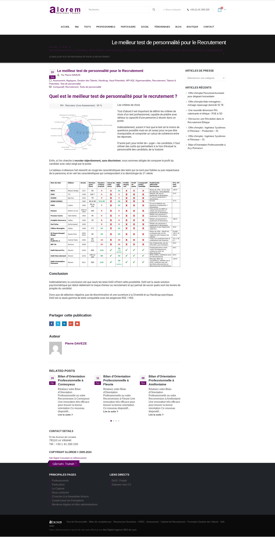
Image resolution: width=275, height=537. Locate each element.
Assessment (59, 80)
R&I (77, 26)
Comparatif (58, 87)
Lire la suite (64, 414)
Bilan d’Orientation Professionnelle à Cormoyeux (71, 380)
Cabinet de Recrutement (173, 521)
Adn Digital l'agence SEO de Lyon (120, 529)
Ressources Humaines (124, 521)
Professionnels (105, 26)
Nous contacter (173, 9)
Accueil (65, 26)
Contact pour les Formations (68, 500)
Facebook (51, 323)
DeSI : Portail (119, 480)
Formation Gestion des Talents (202, 521)
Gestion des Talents (87, 80)
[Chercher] (154, 9)
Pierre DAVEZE (72, 75)
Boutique (192, 26)
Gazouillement (58, 323)
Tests (87, 26)
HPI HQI (130, 80)
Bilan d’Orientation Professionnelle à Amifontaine (162, 380)
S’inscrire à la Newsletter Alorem (70, 496)
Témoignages (162, 26)
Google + (71, 323)
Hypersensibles (143, 80)
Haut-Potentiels (117, 80)
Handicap (103, 80)
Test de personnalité (70, 83)
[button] (111, 420)
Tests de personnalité (90, 87)
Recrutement (158, 80)
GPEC (141, 521)
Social (145, 26)
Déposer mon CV (121, 484)
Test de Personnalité (77, 521)
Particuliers (128, 26)
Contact (208, 26)
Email (77, 323)
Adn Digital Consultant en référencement (67, 458)
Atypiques (71, 80)
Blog (178, 26)
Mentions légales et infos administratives (75, 504)
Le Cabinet (58, 488)
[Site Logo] (65, 9)
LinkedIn (64, 323)
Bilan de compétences (100, 521)
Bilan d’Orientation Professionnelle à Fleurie (116, 380)
